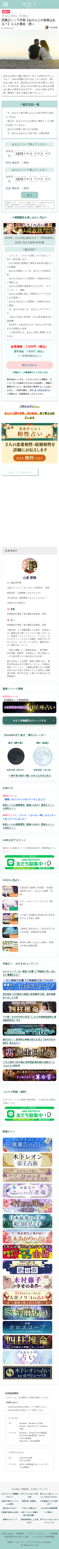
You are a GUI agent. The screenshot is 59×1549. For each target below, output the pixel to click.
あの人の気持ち (11, 15)
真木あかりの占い (10, 1508)
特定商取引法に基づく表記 (17, 1536)
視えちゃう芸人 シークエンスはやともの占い (49, 1495)
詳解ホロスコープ (10, 1519)
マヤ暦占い (49, 1512)
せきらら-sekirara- (43, 1542)
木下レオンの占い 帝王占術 (29, 1495)
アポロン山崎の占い (29, 1508)
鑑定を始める (29, 365)
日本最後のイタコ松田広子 (49, 1502)
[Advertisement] (29, 508)
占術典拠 (53, 1533)
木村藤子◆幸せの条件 (10, 1512)
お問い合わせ (8, 1533)
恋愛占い (6, 12)
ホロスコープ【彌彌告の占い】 (10, 1495)
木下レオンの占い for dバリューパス (49, 1521)
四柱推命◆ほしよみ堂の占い (29, 1521)
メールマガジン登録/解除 (42, 1536)
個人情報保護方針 (23, 207)
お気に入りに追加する (20, 472)
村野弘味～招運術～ (29, 1501)
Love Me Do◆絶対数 (49, 1508)
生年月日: (9, 153)
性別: (8, 162)
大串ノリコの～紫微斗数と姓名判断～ (29, 1513)
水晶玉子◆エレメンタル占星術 (10, 1502)
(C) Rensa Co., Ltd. (29, 1544)
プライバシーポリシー (37, 1533)
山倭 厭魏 (53, 27)
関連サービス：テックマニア (21, 1542)
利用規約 (20, 1533)
